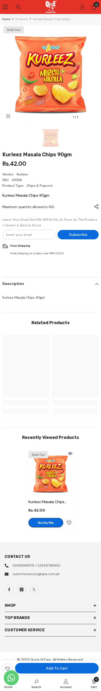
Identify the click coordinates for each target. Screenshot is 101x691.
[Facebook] (9, 589)
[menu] (5, 7)
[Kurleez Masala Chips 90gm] (50, 473)
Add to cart (57, 668)
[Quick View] (70, 453)
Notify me (46, 523)
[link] (26, 403)
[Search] (18, 7)
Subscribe (78, 234)
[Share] (95, 206)
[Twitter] (34, 589)
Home (6, 19)
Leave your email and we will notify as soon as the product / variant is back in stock (49, 222)
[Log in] (82, 6)
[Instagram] (21, 589)
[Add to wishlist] (7, 668)
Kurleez (22, 174)
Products (22, 19)
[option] (50, 73)
